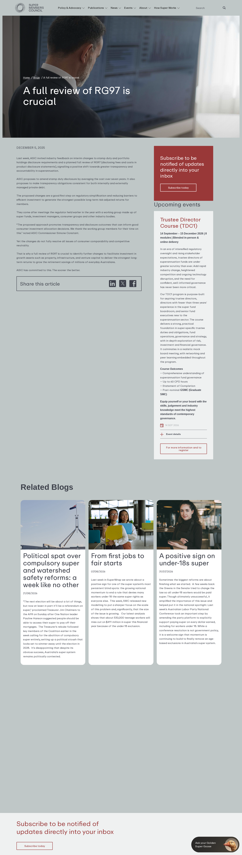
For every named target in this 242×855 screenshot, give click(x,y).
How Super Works (165, 7)
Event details (173, 434)
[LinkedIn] (112, 283)
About (143, 7)
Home (26, 77)
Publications (96, 7)
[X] (123, 283)
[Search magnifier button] (224, 8)
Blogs (36, 77)
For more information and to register (183, 449)
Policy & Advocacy (70, 7)
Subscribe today (178, 187)
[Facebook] (133, 283)
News (114, 7)
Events (128, 7)
